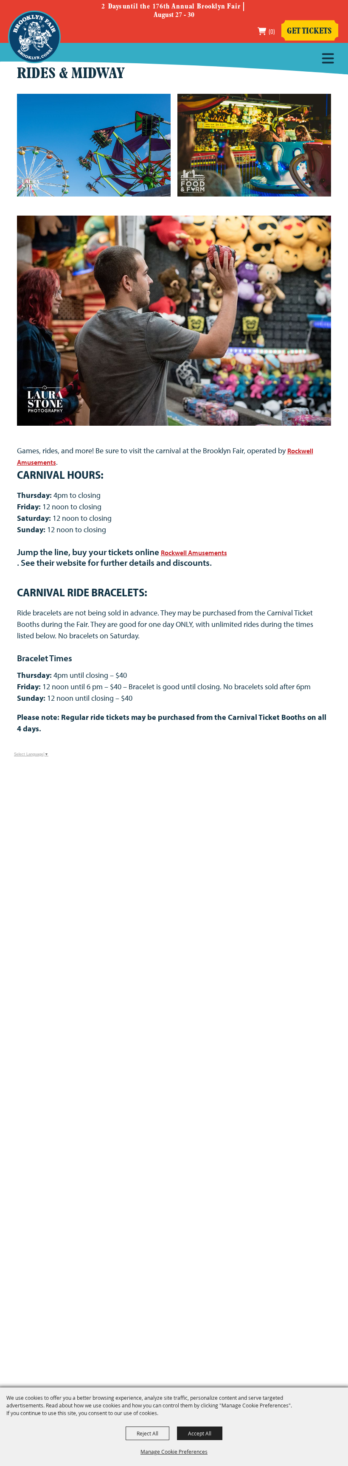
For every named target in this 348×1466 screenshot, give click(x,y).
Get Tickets (309, 31)
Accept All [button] (199, 1433)
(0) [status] (272, 31)
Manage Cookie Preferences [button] (174, 1451)
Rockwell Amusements (194, 552)
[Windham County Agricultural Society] (34, 37)
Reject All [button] (147, 1433)
